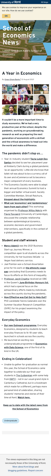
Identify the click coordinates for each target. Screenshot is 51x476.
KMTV (13, 379)
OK (6, 16)
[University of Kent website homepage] (11, 2)
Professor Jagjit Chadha (16, 279)
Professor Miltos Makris (30, 210)
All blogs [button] (44, 2)
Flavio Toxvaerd (12, 214)
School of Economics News (19, 36)
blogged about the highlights (19, 199)
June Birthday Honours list (33, 282)
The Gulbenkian (24, 375)
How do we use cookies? (21, 10)
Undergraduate (10, 421)
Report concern (35, 470)
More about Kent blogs (23, 467)
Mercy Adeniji (11, 245)
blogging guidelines (17, 470)
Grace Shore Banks (12, 79)
